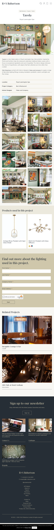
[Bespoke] (13, 456)
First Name (6, 268)
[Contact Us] (13, 430)
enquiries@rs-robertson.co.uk (27, 479)
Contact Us (27, 499)
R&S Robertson (6, 70)
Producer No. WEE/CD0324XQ (27, 508)
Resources (27, 492)
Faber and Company (35, 70)
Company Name (7, 282)
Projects (27, 490)
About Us (27, 488)
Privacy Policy (27, 507)
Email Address (7, 289)
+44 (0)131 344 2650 (27, 477)
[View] (40, 430)
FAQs (27, 501)
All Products (27, 486)
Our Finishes (27, 493)
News (27, 495)
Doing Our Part (27, 503)
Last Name (6, 275)
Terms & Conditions (27, 505)
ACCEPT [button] (34, 527)
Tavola (4, 59)
